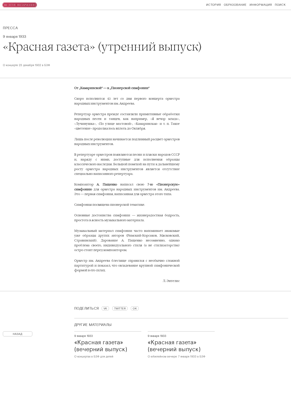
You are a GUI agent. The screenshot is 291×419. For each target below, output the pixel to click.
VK (105, 308)
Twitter (120, 308)
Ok (135, 308)
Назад (17, 333)
